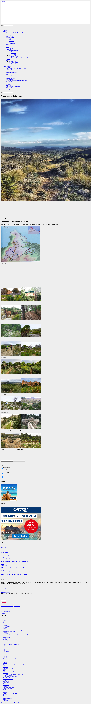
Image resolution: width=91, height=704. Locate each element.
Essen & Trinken (12, 55)
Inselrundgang (6, 651)
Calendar (5, 632)
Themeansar (27, 618)
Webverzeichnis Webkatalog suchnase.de (10, 606)
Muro (7, 74)
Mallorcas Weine (14, 56)
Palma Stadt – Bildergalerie (9, 677)
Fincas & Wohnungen (10, 78)
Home (4, 620)
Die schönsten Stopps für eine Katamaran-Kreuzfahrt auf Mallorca (16, 555)
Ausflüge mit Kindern (10, 36)
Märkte (7, 44)
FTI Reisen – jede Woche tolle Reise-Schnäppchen (14, 643)
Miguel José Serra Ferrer (14, 62)
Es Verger (13, 51)
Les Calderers (11, 48)
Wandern (5, 699)
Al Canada (8, 67)
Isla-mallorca (3, 1)
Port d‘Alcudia (9, 69)
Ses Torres (13, 54)
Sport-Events (6, 691)
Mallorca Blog (6, 30)
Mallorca (5, 31)
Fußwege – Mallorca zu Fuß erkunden (11, 644)
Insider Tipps (8, 49)
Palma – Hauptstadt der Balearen (10, 676)
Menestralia (13, 53)
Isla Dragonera (12, 38)
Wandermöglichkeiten (10, 35)
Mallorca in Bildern (7, 66)
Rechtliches (5, 83)
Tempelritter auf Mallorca (14, 63)
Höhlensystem (12, 39)
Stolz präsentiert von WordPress (7, 618)
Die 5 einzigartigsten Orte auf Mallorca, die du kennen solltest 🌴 (15, 561)
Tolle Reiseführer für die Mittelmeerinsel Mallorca (16, 80)
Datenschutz (8, 85)
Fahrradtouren (6, 638)
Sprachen (8, 59)
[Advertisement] (45, 15)
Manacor (8, 73)
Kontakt (5, 656)
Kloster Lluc (11, 41)
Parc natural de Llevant (8, 679)
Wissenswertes (6, 45)
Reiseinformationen (5, 558)
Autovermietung (9, 79)
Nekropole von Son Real (14, 65)
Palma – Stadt (9, 75)
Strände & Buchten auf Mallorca (13, 33)
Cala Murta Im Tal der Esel (11, 72)
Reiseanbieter (6, 685)
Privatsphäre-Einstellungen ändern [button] (13, 86)
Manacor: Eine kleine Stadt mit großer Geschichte (13, 664)
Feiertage (8, 42)
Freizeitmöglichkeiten (10, 43)
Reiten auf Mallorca (7, 686)
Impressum (8, 84)
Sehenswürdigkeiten (10, 37)
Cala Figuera (8, 71)
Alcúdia (5, 622)
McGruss (2, 557)
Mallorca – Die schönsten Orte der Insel (14, 32)
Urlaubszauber (4, 588)
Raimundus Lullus (12, 61)
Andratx (5, 625)
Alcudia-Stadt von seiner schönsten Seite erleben (16, 68)
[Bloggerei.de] (3, 602)
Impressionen (6, 649)
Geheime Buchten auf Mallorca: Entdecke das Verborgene (14, 574)
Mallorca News (6, 661)
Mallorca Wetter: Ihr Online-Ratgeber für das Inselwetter (14, 567)
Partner (2, 597)
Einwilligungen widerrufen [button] (11, 89)
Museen (7, 47)
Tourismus (6, 552)
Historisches (8, 60)
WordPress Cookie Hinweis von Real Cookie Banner (12, 702)
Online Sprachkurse (10, 81)
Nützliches (5, 77)
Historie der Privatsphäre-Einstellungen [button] (14, 87)
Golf (4, 645)
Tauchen (5, 694)
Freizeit (2, 552)
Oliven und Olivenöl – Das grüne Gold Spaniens (21, 57)
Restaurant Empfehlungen (14, 50)
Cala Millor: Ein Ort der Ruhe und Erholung (12, 630)
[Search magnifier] (2, 463)
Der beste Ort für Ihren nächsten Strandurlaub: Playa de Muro (16, 634)
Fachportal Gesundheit (5, 592)
